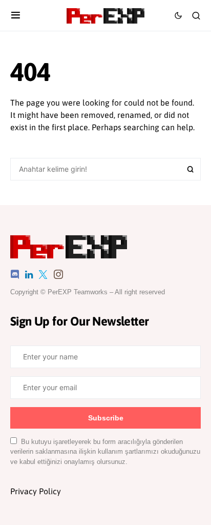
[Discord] (14, 274)
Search (190, 169)
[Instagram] (58, 274)
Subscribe (105, 418)
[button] (15, 15)
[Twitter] (43, 274)
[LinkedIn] (29, 274)
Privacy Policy (35, 491)
